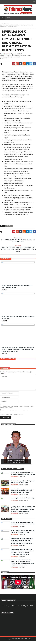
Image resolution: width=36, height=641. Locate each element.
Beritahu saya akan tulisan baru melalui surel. (11, 414)
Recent (11, 468)
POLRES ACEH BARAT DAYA (23, 639)
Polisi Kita (23, 55)
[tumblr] (20, 63)
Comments (19, 468)
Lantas (13, 55)
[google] (17, 63)
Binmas (9, 55)
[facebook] (34, 63)
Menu (8, 18)
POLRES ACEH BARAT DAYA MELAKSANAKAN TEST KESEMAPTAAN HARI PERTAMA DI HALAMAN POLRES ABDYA (18, 248)
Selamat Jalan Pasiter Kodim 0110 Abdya (23, 498)
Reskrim (29, 55)
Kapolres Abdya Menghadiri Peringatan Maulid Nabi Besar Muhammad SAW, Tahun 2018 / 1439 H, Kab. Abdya (22, 490)
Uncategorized (16, 57)
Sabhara (9, 57)
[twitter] (30, 63)
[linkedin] (27, 63)
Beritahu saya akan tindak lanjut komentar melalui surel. (14, 411)
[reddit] (24, 63)
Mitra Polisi (18, 55)
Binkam (6, 23)
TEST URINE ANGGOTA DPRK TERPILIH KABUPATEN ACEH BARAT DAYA (18, 240)
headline (9, 225)
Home (1, 23)
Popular (4, 468)
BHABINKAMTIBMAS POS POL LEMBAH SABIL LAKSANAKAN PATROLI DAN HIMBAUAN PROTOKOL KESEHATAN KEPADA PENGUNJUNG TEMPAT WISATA (17, 349)
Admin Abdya (5, 54)
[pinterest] (13, 63)
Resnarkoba (3, 57)
